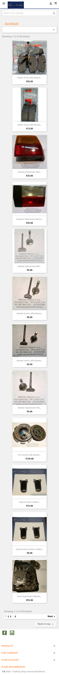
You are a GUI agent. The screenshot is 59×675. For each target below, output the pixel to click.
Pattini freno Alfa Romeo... (29, 77)
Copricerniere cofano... (29, 502)
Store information (13, 666)
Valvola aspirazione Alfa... (29, 266)
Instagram (12, 633)
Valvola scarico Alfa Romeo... (29, 313)
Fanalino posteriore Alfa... (29, 172)
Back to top (46, 624)
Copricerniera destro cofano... (29, 549)
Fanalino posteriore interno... (29, 219)
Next (52, 616)
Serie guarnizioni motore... (29, 596)
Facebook (4, 633)
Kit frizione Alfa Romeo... (29, 455)
